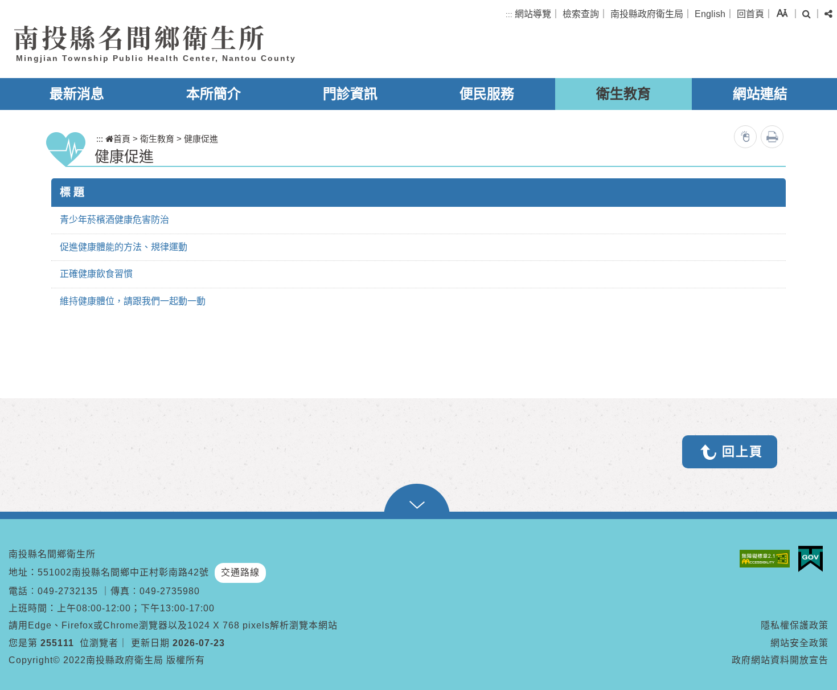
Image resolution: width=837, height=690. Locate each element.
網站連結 (760, 93)
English (710, 14)
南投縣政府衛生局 (646, 14)
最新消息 (77, 93)
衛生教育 (623, 93)
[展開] (418, 501)
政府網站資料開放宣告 (780, 660)
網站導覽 (533, 14)
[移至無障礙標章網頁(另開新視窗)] (767, 558)
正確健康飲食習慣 (96, 274)
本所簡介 (213, 93)
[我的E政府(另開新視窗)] (813, 559)
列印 (772, 136)
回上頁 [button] (742, 451)
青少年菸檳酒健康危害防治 (114, 219)
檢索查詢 (581, 14)
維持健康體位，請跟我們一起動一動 (133, 301)
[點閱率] (745, 136)
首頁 (121, 139)
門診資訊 (350, 93)
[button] (782, 13)
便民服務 (486, 93)
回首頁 (750, 14)
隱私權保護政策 (794, 625)
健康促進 (201, 139)
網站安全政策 (799, 643)
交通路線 (240, 572)
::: (509, 14)
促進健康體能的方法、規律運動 (123, 247)
